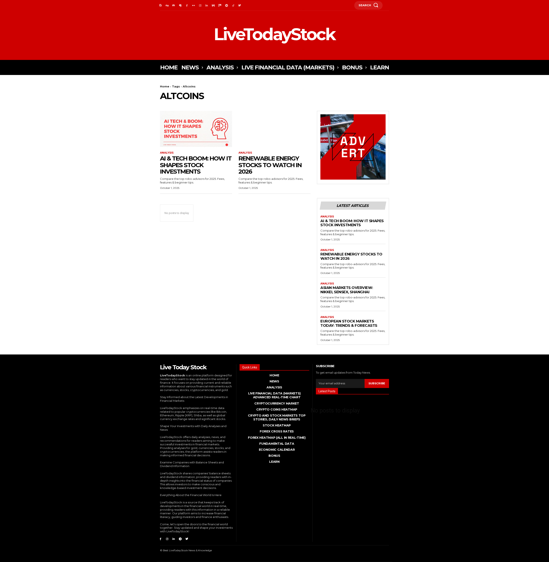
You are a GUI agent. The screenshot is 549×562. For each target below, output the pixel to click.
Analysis (166, 152)
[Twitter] (240, 5)
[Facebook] (187, 5)
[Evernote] (180, 5)
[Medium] (213, 5)
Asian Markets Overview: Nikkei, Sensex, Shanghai (346, 290)
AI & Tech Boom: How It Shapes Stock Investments (195, 165)
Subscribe (376, 383)
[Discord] (174, 5)
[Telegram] (226, 5)
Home (164, 86)
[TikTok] (233, 5)
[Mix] (220, 5)
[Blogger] (160, 5)
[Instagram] (200, 5)
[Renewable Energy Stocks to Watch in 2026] (274, 129)
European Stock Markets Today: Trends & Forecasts (348, 323)
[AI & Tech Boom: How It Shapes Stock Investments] (196, 129)
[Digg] (167, 5)
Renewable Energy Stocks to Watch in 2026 (270, 165)
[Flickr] (193, 5)
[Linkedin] (207, 5)
